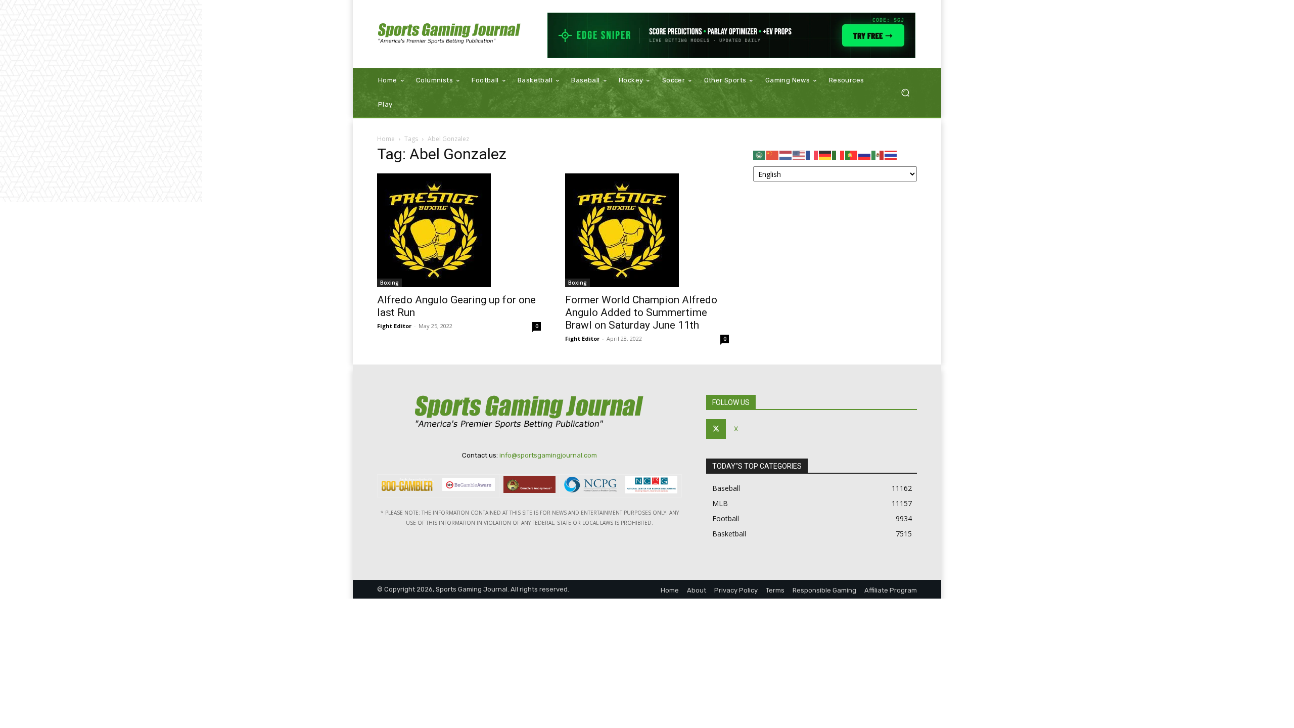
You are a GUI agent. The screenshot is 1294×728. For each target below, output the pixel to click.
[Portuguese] (851, 154)
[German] (825, 154)
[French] (812, 154)
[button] (905, 93)
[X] (716, 429)
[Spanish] (878, 154)
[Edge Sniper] (731, 35)
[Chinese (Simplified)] (772, 154)
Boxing (389, 282)
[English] (799, 154)
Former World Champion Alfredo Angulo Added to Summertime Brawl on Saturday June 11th (641, 312)
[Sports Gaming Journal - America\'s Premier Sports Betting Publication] (449, 34)
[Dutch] (786, 154)
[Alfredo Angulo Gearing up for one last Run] (459, 230)
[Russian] (864, 154)
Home (386, 138)
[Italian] (838, 154)
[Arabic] (759, 154)
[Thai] (891, 154)
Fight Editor (394, 326)
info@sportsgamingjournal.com (548, 455)
